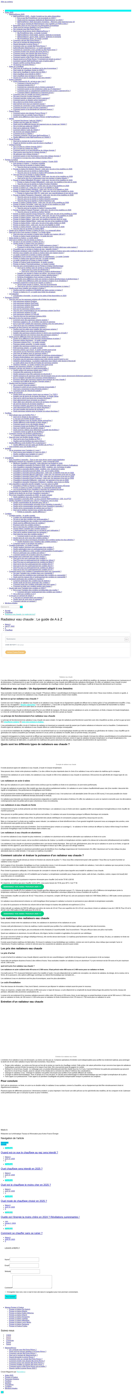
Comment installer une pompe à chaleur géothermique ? (37, 275)
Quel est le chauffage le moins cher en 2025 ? (30, 72)
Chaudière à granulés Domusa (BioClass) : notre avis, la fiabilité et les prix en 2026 (43, 473)
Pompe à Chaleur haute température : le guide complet (33, 262)
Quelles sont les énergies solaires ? (22, 383)
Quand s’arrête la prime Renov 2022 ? (27, 63)
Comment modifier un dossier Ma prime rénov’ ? (30, 55)
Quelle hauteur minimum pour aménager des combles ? (33, 547)
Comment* (8, 1288)
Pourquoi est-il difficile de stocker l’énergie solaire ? (32, 381)
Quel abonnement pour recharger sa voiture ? (29, 400)
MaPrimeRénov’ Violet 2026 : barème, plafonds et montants (39, 35)
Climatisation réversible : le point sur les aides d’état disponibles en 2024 (39, 296)
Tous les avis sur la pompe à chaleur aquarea (33, 197)
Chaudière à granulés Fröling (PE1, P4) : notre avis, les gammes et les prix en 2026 (43, 476)
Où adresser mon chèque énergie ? (26, 154)
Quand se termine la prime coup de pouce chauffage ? (33, 143)
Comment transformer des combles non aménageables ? (34, 521)
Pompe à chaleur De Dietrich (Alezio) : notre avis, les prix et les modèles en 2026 (42, 169)
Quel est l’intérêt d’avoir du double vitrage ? (29, 428)
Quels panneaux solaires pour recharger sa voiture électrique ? (36, 411)
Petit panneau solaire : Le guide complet (28, 348)
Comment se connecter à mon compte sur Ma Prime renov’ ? (35, 50)
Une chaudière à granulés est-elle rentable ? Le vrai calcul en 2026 (33, 484)
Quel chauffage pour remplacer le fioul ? (27, 76)
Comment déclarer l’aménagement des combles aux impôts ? (39, 592)
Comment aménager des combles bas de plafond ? (31, 581)
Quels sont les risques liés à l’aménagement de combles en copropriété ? (40, 577)
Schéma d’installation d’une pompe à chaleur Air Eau (36, 277)
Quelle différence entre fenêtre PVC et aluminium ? (27, 443)
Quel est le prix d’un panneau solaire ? (23, 318)
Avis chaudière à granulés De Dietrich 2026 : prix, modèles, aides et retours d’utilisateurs (45, 465)
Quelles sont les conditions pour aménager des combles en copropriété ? (39, 575)
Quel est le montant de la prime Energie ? (28, 141)
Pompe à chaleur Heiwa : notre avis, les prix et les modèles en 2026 (38, 217)
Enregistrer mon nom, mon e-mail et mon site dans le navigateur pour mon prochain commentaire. (42, 1292)
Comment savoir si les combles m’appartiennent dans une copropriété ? (35, 571)
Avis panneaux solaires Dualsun (25, 301)
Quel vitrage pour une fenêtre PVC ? (22, 415)
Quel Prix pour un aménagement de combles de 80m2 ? (33, 562)
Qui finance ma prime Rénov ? (24, 65)
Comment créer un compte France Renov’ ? (29, 115)
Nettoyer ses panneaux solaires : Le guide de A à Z (27, 366)
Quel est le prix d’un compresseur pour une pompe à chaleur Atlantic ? (42, 178)
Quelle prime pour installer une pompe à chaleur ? (27, 288)
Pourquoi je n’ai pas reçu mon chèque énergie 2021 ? (32, 158)
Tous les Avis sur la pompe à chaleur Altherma (34, 167)
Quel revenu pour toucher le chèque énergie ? (30, 152)
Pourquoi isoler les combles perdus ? (26, 525)
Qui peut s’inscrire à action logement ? (27, 96)
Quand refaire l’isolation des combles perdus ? (30, 528)
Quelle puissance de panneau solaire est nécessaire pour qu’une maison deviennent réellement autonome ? (52, 376)
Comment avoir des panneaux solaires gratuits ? (30, 320)
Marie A (8, 624)
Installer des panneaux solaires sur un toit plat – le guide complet (36, 346)
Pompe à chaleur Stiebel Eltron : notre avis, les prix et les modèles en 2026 (40, 221)
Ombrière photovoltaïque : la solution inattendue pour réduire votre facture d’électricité (44, 361)
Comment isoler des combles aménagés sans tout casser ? (34, 584)
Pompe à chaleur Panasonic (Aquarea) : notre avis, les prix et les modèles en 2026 (43, 195)
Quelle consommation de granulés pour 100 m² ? (31, 502)
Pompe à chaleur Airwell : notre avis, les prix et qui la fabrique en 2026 (38, 227)
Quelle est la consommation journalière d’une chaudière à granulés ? (38, 506)
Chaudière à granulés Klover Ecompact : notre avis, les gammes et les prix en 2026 (43, 478)
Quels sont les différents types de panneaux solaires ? (28, 337)
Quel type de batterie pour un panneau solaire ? (30, 353)
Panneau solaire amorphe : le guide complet (29, 344)
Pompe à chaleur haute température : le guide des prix (33, 236)
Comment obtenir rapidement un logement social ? (35, 92)
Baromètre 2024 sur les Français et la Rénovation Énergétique (36, 25)
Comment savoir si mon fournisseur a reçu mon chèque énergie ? (37, 156)
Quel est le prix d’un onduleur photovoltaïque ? (30, 325)
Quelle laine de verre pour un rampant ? (27, 599)
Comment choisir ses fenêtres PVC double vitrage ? (32, 426)
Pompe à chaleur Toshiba (18, 1318)
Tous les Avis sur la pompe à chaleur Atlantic (29, 174)
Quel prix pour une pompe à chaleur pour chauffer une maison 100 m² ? (39, 234)
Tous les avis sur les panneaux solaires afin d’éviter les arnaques (33, 299)
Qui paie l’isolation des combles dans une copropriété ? (33, 573)
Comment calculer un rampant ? (25, 601)
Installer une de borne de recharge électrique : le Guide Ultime (35, 396)
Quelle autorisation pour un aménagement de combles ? (33, 549)
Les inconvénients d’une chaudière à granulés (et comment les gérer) (38, 489)
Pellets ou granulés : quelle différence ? (31, 512)
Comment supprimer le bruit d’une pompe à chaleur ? (32, 283)
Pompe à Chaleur (11, 160)
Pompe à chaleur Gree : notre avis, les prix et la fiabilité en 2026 (36, 225)
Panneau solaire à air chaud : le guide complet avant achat (34, 350)
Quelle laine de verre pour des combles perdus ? (31, 538)
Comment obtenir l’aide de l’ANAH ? (26, 130)
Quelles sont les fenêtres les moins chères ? (29, 441)
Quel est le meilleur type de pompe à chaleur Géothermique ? (39, 268)
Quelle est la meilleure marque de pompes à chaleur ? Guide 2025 (33, 161)
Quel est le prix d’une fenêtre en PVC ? (27, 439)
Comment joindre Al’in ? (26, 85)
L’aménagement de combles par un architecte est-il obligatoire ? (36, 530)
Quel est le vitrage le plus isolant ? (25, 417)
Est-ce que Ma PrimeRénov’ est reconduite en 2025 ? (36, 18)
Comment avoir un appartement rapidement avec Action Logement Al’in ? (44, 91)
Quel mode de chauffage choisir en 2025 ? (28, 70)
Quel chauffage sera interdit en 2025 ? (27, 74)
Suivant (3, 1144)
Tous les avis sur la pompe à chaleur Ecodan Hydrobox (37, 184)
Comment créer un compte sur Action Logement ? (31, 94)
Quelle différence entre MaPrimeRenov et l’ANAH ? (32, 137)
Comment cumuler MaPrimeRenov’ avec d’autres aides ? (34, 61)
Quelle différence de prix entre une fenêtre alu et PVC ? (33, 445)
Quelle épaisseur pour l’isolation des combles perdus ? (37, 542)
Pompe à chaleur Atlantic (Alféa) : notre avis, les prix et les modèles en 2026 (45, 176)
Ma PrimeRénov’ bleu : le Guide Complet (32, 33)
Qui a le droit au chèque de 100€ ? (25, 148)
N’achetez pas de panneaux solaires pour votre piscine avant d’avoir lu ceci (40, 359)
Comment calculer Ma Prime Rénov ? (27, 40)
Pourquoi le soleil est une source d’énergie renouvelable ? (34, 387)
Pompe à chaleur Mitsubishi (19, 1320)
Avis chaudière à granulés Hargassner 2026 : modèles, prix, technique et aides (42, 467)
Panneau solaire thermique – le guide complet (30, 340)
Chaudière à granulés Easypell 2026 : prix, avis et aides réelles (36, 471)
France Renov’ (14, 111)
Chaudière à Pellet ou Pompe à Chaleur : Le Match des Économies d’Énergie (41, 486)
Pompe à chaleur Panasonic (19, 1317)
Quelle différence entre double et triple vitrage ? (30, 422)
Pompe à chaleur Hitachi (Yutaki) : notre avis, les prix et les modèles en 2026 (41, 186)
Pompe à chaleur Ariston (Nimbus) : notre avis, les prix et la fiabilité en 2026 (40, 189)
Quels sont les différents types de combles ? (29, 523)
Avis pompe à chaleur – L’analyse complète (29, 163)
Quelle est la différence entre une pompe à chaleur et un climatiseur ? (42, 281)
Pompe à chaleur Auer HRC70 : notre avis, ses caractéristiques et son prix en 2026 (47, 193)
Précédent (4, 1143)
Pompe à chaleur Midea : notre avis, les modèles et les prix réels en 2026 (40, 219)
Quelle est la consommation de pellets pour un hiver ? (32, 508)
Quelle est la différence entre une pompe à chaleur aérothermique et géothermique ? (48, 279)
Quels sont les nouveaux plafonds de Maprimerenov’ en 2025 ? (40, 20)
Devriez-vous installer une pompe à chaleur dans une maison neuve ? (38, 253)
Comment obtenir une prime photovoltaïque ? (29, 331)
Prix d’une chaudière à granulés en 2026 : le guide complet (30, 495)
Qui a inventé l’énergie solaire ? (24, 385)
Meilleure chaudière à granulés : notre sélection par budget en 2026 (37, 463)
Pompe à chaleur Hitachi (18, 1315)
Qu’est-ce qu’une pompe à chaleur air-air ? (28, 242)
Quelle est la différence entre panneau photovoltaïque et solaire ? (37, 338)
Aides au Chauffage (16, 66)
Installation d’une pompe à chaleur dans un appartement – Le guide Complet (41, 256)
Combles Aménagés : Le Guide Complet (23, 545)
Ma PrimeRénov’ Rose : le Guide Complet (32, 38)
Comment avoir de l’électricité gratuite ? (27, 391)
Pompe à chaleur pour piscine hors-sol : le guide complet (34, 258)
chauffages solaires (11, 722)
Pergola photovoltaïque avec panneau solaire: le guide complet (36, 357)
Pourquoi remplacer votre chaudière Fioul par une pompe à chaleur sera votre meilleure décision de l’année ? (53, 251)
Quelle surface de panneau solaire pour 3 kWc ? (30, 370)
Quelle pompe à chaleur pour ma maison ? (28, 243)
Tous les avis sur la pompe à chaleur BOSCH (29, 206)
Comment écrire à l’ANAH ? (23, 133)
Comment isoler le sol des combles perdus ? (33, 536)
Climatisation (14, 294)
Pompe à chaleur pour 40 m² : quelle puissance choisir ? (37, 245)
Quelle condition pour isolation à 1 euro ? (28, 454)
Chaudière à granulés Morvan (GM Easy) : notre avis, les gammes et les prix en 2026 (44, 474)
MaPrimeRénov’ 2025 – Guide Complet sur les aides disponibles (36, 16)
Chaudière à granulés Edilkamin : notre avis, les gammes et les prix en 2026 (41, 480)
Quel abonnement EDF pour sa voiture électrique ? (31, 407)
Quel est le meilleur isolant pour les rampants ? (30, 532)
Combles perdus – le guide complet (22, 515)
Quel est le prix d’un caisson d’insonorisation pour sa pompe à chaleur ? (43, 286)
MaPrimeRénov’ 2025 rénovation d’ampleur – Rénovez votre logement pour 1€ (46, 22)
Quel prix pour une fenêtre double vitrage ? (24, 437)
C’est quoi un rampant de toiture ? (21, 596)
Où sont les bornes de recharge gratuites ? (28, 404)
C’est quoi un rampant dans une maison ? (28, 597)
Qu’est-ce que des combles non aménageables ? (31, 519)
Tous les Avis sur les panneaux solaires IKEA (29, 316)
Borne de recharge (16, 392)
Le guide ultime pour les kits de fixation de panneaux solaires (35, 363)
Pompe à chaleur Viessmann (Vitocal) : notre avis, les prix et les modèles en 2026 (43, 215)
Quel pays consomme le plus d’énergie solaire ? (30, 389)
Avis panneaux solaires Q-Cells (24, 312)
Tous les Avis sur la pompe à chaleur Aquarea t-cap (36, 201)
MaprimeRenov (10, 1348)
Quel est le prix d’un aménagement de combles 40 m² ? (33, 566)
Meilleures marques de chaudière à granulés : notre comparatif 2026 (34, 461)
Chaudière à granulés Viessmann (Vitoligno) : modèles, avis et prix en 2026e (41, 482)
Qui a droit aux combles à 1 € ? (24, 594)
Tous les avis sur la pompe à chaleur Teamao (33, 212)
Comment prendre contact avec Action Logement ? (31, 98)
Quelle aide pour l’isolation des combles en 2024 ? (27, 588)
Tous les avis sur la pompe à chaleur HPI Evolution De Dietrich (40, 173)
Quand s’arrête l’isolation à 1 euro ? (26, 456)
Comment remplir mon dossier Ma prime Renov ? (31, 51)
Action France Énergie (15, 652)
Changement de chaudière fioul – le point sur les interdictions (31, 491)
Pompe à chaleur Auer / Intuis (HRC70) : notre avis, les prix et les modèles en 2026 (43, 191)
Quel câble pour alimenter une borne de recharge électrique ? (35, 402)
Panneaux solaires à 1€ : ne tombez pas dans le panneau (34, 322)
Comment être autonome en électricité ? (27, 372)
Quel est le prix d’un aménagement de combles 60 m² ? (33, 564)
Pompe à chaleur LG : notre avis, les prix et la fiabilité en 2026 (35, 187)
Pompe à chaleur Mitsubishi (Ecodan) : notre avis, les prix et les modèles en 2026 (42, 180)
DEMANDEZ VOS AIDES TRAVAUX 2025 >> (22, 887)
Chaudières (9, 458)
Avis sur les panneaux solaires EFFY (26, 309)
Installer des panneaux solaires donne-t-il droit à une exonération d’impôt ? (40, 333)
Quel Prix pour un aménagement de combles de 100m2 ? (34, 560)
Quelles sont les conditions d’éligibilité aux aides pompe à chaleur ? (38, 290)
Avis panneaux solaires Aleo (23, 307)
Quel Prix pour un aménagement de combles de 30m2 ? (33, 568)
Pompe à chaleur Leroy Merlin (20, 1322)
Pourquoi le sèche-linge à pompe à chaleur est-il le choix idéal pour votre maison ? (47, 247)
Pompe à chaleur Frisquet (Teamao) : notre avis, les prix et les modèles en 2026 (42, 210)
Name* (7, 1259)
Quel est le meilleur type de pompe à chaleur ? (26, 240)
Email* (7, 1265)
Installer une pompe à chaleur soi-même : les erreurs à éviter (39, 273)
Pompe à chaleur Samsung (19, 1324)
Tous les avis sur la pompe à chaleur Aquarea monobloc (37, 199)
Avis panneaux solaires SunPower (25, 303)
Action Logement (15, 79)
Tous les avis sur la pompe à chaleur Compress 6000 (36, 208)
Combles (8, 514)
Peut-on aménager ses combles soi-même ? (29, 553)
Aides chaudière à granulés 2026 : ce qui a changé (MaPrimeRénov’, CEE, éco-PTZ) (40, 499)
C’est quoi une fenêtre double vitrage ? (27, 419)
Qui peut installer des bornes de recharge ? (29, 409)
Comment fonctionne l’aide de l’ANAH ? (27, 120)
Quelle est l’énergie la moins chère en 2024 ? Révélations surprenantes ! (40, 1217)
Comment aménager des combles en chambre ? (26, 579)
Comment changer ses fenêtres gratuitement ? (26, 433)
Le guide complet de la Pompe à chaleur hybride (31, 260)
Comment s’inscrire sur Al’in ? (28, 83)
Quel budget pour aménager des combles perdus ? (27, 556)
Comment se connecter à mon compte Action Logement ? (34, 106)
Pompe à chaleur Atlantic (18, 1311)
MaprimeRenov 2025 (16, 14)
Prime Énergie (14, 139)
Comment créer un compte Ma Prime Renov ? (30, 46)
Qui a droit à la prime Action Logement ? (27, 102)
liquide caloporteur (28, 705)
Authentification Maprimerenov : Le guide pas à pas (32, 48)
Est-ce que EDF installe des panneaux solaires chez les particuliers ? (38, 324)
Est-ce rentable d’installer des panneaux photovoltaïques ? (34, 378)
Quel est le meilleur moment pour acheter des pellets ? (33, 510)
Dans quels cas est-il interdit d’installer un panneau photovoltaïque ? (38, 355)
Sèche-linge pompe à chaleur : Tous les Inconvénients (37, 284)
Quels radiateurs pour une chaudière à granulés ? (31, 497)
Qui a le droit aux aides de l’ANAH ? (26, 126)
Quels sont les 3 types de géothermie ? (35, 269)
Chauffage (9, 630)
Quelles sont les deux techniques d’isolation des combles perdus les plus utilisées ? (43, 540)
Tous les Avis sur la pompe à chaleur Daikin (29, 165)
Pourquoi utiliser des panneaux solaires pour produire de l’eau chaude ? (39, 379)
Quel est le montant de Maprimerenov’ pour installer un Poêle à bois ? (42, 24)
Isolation (8, 448)
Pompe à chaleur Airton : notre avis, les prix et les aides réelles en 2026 (39, 223)
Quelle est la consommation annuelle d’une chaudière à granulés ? (37, 504)
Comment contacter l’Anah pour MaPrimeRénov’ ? (31, 135)
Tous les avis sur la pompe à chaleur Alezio (33, 171)
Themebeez (21, 1372)
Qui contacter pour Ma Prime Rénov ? (27, 29)
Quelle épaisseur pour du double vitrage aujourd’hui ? (32, 420)
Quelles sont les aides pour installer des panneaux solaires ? (35, 329)
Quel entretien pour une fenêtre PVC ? (23, 446)
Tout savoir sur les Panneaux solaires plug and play (32, 351)
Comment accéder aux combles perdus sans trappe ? (32, 586)
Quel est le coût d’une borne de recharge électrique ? (32, 398)
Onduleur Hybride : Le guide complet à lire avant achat (33, 365)
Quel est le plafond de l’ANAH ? (25, 128)
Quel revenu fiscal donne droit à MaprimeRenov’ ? (31, 31)
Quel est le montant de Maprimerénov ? (27, 42)
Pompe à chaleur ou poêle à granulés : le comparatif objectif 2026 (37, 487)
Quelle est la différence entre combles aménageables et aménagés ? (38, 551)
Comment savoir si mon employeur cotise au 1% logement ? (39, 89)
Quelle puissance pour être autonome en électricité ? (32, 374)
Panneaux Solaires (12, 297)
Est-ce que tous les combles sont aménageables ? (31, 527)
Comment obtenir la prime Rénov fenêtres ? (29, 435)
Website (8, 1271)
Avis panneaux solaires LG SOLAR (26, 314)
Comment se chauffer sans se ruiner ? (21, 1233)
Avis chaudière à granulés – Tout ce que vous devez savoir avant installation (37, 460)
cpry (6, 1221)
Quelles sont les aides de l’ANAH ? (26, 122)
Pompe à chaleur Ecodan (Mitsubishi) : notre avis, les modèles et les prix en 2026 (47, 182)
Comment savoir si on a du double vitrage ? (29, 424)
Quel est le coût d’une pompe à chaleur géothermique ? (41, 271)
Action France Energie (9, 3)
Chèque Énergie (15, 145)
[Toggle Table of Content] (125, 639)
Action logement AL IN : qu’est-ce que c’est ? (29, 81)
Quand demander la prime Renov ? (26, 44)
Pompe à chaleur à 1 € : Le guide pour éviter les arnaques (34, 292)
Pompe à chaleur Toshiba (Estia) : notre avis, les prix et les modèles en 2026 (41, 202)
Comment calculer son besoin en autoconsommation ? (29, 368)
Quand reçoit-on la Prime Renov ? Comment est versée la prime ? (37, 59)
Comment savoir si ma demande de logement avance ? (33, 109)
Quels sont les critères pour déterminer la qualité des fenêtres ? (36, 430)
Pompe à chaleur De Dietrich (19, 1309)
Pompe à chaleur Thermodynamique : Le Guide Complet (33, 264)
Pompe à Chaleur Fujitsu (18, 1326)
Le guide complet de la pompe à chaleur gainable (31, 255)
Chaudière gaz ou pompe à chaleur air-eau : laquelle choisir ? (35, 249)
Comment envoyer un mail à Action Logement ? (30, 107)
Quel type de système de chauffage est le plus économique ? (35, 68)
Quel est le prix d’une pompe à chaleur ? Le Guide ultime (30, 232)
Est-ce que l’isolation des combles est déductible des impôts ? (35, 590)
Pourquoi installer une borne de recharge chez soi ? (32, 405)
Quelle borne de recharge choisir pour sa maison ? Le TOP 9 (35, 394)
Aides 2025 (9, 12)
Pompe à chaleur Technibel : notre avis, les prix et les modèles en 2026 (39, 204)
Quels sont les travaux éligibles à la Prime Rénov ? (31, 27)
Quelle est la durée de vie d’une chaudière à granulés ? (29, 493)
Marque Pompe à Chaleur (14, 1307)
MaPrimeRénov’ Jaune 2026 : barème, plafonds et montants (39, 37)
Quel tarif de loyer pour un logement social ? (29, 104)
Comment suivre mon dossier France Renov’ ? (30, 113)
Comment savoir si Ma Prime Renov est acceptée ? (32, 57)
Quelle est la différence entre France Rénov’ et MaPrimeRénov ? (36, 117)
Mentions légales (11, 603)
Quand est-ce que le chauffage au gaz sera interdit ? (32, 78)
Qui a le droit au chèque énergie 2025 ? (27, 147)
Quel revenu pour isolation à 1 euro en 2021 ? (30, 452)
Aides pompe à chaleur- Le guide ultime (23, 238)
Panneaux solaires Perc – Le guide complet (29, 342)
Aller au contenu (7, 2)
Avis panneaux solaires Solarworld (26, 305)
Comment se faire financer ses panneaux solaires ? (27, 327)
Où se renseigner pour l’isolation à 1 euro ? (25, 450)
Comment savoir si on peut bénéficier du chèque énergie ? (34, 150)
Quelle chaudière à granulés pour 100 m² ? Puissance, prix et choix (33, 501)
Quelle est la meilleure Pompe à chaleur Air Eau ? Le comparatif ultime (35, 230)
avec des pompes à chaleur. (33, 722)
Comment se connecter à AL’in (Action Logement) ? (36, 87)
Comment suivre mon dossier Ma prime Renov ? (30, 53)
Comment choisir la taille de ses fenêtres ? (28, 432)
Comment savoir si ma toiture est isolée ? (28, 543)
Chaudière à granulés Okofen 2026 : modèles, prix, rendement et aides (39, 469)
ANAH (11, 119)
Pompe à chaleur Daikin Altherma (21, 1313)
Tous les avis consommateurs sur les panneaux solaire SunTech (36, 310)
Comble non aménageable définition (26, 517)
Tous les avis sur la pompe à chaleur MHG (28, 228)
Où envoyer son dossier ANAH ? (25, 132)
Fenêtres (8, 413)
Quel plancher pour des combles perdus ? (28, 534)
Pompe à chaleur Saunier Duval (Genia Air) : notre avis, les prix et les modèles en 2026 (45, 214)
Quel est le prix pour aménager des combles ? (30, 558)
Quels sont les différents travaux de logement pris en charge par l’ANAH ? (40, 124)
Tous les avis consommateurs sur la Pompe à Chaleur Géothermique (38, 266)
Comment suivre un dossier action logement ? (30, 100)
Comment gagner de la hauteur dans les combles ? (31, 555)
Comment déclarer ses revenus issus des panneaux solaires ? (36, 335)
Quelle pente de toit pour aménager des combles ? (31, 582)
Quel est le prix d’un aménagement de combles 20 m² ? (33, 569)
